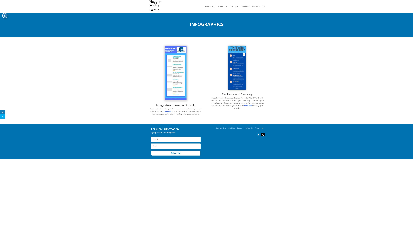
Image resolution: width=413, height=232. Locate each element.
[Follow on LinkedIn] (258, 134)
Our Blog (231, 128)
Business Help (210, 6)
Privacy (257, 128)
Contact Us (256, 6)
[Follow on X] (263, 134)
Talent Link (245, 6)
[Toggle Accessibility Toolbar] (4, 15)
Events (239, 128)
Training (233, 6)
